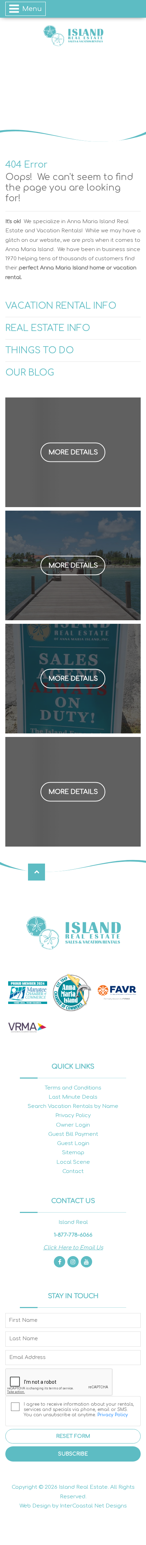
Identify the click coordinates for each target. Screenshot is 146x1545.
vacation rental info (60, 306)
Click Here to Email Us (73, 1248)
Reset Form (73, 1436)
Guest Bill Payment (73, 1134)
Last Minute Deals (73, 1097)
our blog (29, 373)
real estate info (47, 328)
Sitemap (73, 1153)
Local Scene (73, 1162)
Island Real (73, 35)
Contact (73, 1171)
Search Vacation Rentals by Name (73, 1106)
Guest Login (73, 1143)
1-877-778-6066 (73, 1235)
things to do (39, 350)
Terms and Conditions (73, 1088)
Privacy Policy (73, 1116)
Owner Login (73, 1125)
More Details (73, 452)
